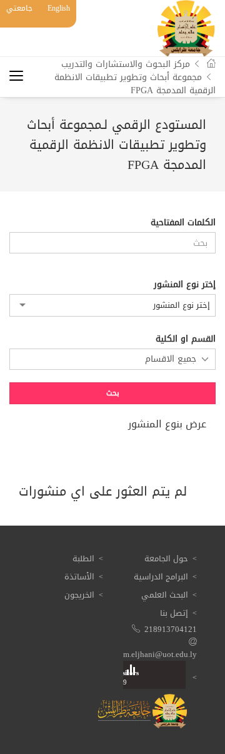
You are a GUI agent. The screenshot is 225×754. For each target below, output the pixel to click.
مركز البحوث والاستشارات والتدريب (125, 64)
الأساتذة (79, 576)
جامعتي (19, 8)
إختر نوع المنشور (185, 284)
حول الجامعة (166, 558)
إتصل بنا (174, 613)
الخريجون (79, 595)
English (59, 8)
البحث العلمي (164, 595)
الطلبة (83, 558)
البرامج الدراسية (161, 576)
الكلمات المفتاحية (183, 223)
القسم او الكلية (186, 339)
